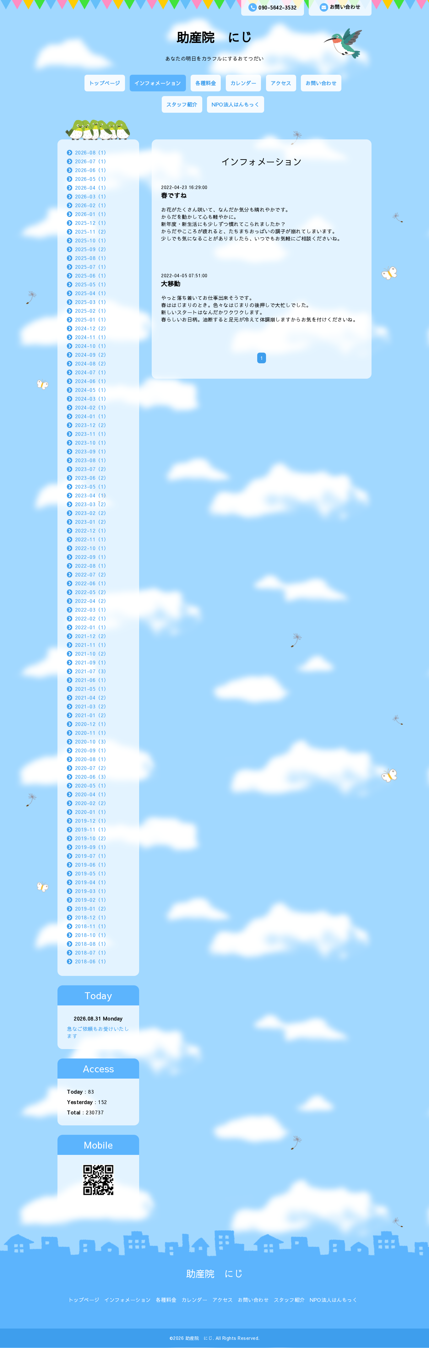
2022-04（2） (92, 600)
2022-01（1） (92, 627)
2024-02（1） (92, 407)
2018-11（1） (92, 926)
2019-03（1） (92, 890)
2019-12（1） (92, 820)
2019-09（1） (92, 846)
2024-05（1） (92, 389)
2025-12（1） (92, 222)
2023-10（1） (92, 442)
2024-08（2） (92, 363)
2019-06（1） (92, 864)
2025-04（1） (92, 293)
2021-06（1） (92, 679)
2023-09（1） (92, 451)
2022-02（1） (92, 618)
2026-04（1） (92, 187)
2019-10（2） (92, 838)
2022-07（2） (92, 574)
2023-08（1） (92, 460)
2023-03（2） (92, 504)
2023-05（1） (92, 486)
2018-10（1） (92, 934)
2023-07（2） (92, 468)
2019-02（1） (92, 899)
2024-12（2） (92, 328)
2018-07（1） (92, 952)
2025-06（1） (92, 275)
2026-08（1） (92, 152)
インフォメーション (157, 82)
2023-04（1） (92, 495)
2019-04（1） (92, 882)
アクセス (281, 82)
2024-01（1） (92, 416)
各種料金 (205, 82)
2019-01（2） (92, 908)
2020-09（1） (92, 750)
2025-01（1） (92, 319)
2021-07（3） (92, 671)
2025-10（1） (92, 240)
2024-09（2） (92, 354)
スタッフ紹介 (182, 104)
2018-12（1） (92, 917)
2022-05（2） (92, 591)
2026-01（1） (92, 213)
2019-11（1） (92, 829)
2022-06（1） (92, 583)
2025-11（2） (92, 231)
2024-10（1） (92, 345)
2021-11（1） (92, 644)
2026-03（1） (92, 196)
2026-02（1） (92, 205)
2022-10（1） (92, 547)
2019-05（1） (92, 873)
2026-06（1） (92, 169)
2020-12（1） (92, 723)
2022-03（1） (92, 609)
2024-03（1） (92, 398)
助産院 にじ (214, 37)
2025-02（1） (92, 310)
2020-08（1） (92, 758)
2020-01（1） (92, 811)
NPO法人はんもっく (235, 104)
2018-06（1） (92, 961)
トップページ (104, 82)
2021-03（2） (92, 706)
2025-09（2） (92, 249)
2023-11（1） (92, 433)
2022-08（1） (92, 565)
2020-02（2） (92, 802)
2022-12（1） (92, 530)
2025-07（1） (92, 266)
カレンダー (244, 82)
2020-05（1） (92, 785)
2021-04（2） (92, 697)
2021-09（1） (92, 662)
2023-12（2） (92, 424)
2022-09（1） (92, 556)
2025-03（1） (92, 301)
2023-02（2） (92, 512)
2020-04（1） (92, 794)
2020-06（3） (92, 776)
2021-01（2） (92, 715)
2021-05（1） (92, 688)
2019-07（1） (92, 855)
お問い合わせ (345, 6)
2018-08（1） (92, 943)
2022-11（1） (92, 539)
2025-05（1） (92, 284)
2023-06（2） (92, 477)
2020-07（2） (92, 767)
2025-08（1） (92, 257)
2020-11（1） (92, 732)
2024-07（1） (92, 372)
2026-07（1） (92, 161)
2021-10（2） (92, 653)
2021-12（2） (92, 635)
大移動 (171, 283)
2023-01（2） (92, 521)
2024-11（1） (92, 336)
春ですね (174, 195)
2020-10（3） (92, 741)
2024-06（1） (92, 380)
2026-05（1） (92, 178)
